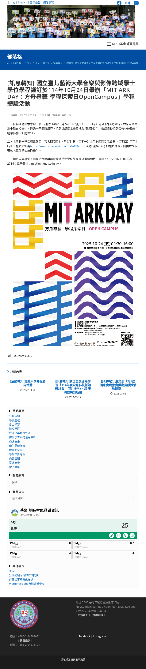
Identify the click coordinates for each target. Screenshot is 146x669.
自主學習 (14, 424)
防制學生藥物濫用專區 (22, 437)
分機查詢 (25, 640)
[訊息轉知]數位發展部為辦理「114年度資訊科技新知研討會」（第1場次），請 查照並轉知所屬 (73, 386)
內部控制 (14, 458)
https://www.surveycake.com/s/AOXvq (55, 146)
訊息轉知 (46, 115)
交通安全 (14, 441)
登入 (11, 571)
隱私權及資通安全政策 (73, 659)
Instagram (99, 636)
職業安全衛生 (17, 450)
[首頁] (8, 63)
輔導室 (13, 115)
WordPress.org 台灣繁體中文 (26, 583)
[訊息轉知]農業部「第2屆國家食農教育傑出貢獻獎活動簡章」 (118, 385)
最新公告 (35, 2)
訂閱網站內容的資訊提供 (23, 575)
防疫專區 (14, 428)
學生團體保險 (17, 445)
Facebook (84, 636)
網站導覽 (48, 2)
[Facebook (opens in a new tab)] (119, 3)
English (22, 2)
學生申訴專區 (17, 454)
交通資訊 (83, 615)
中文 (12, 2)
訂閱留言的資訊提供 (21, 579)
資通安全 (14, 462)
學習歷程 (14, 420)
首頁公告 (66, 115)
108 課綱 (14, 416)
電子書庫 (14, 467)
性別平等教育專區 (19, 433)
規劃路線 (97, 615)
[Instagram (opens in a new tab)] (128, 3)
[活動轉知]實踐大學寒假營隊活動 (28, 383)
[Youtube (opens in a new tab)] (135, 3)
